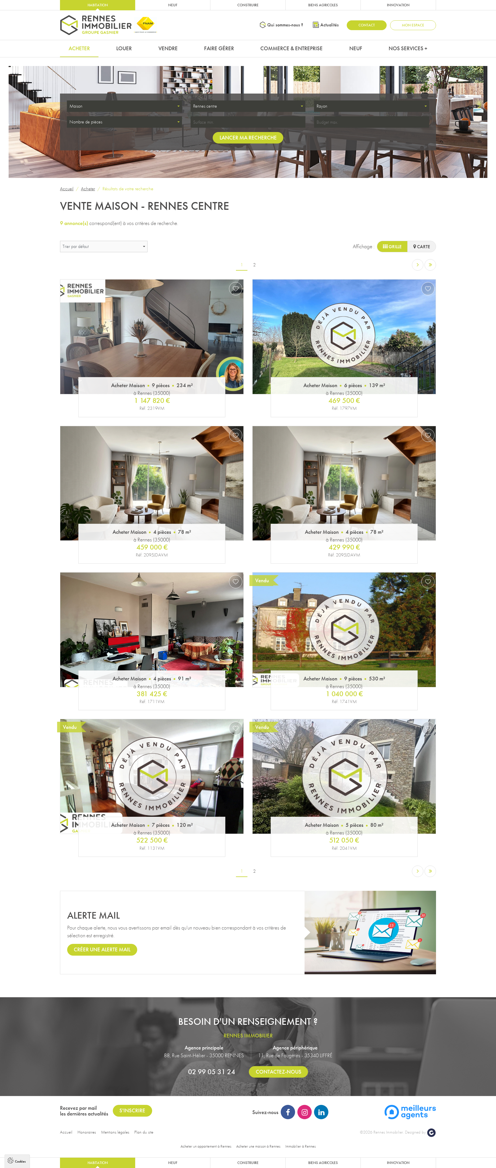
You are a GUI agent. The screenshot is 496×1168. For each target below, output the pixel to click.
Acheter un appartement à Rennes (206, 1146)
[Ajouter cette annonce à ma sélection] (235, 288)
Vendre (168, 48)
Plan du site (143, 1132)
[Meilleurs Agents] (410, 1111)
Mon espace (413, 25)
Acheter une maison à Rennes (258, 1146)
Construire (248, 5)
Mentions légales (115, 1132)
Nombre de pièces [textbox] (85, 122)
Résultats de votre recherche (127, 188)
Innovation (398, 5)
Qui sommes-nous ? (285, 25)
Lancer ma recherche (248, 137)
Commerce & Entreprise (291, 48)
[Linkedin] (321, 1112)
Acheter (79, 48)
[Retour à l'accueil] (96, 25)
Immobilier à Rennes (300, 1146)
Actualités (329, 25)
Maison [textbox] (75, 106)
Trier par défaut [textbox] (76, 246)
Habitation (98, 5)
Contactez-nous (278, 1071)
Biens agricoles (323, 5)
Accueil (66, 188)
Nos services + (408, 48)
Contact (367, 25)
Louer (124, 48)
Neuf (172, 5)
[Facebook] (288, 1112)
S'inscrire (132, 1110)
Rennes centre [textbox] (205, 106)
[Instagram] (304, 1112)
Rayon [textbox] (322, 106)
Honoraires (87, 1132)
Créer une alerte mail (102, 949)
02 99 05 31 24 (211, 1071)
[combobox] (124, 106)
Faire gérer (219, 48)
